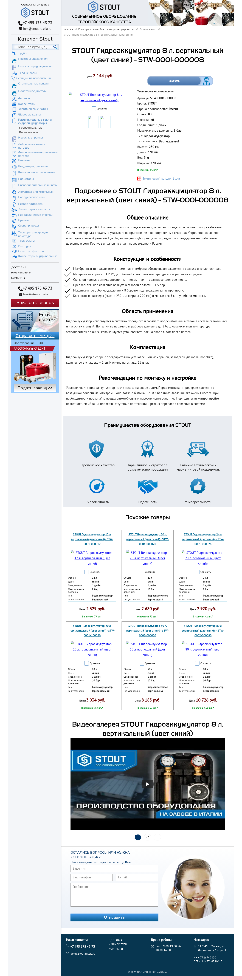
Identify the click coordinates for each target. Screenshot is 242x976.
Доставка (18, 267)
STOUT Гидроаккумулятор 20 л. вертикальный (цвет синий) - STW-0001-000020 (147, 539)
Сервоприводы (28, 225)
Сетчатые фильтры (31, 251)
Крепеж (23, 220)
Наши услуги (21, 272)
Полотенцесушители (32, 91)
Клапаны (24, 160)
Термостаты (26, 240)
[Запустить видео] (148, 784)
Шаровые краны (29, 114)
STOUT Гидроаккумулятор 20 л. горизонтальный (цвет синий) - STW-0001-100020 (92, 630)
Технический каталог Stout (161, 178)
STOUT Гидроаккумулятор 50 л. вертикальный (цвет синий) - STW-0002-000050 (147, 630)
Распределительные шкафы (37, 185)
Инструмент (26, 246)
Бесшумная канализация (33, 78)
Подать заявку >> (35, 388)
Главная (68, 29)
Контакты (18, 277)
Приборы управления (32, 58)
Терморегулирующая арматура (33, 234)
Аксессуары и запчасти (34, 209)
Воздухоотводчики (31, 197)
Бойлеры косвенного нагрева (32, 146)
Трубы (22, 53)
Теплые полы (27, 73)
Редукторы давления (33, 166)
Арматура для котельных (36, 191)
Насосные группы (30, 137)
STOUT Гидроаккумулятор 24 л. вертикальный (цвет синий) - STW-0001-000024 (203, 539)
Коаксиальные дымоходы (36, 172)
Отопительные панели (33, 83)
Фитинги (24, 98)
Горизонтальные (30, 127)
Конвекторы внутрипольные (37, 256)
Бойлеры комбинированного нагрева (38, 154)
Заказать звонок (35, 303)
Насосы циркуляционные (35, 66)
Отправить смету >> (35, 336)
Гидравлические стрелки (35, 214)
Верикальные (28, 132)
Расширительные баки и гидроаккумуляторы (35, 121)
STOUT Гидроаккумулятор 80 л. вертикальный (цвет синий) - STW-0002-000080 (203, 630)
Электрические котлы (33, 108)
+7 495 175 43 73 (37, 22)
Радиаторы (26, 178)
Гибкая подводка (30, 203)
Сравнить (102, 108)
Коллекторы (26, 104)
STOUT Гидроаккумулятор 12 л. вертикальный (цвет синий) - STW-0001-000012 (92, 539)
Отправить (114, 917)
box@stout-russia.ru (37, 29)
